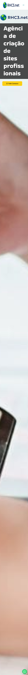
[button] (24, 671)
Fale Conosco (13, 83)
